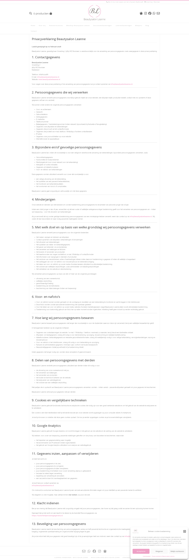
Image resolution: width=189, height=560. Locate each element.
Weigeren (159, 551)
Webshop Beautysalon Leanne (78, 25)
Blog (147, 25)
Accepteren (141, 551)
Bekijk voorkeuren (177, 551)
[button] (185, 531)
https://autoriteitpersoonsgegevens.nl (47, 516)
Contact (34, 31)
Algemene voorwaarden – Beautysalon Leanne (71, 557)
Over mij (42, 25)
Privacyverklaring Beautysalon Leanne (163, 556)
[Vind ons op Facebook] (150, 13)
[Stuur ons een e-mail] (158, 13)
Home (33, 25)
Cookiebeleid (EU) (129, 557)
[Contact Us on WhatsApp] (154, 13)
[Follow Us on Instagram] (146, 13)
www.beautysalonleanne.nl (49, 79)
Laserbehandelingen (123, 25)
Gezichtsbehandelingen (102, 25)
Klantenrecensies (56, 25)
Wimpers (138, 25)
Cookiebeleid (147, 556)
